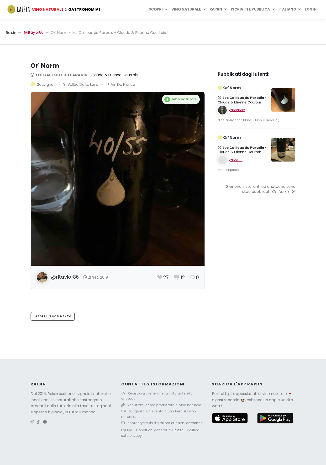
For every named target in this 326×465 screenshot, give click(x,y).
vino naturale (274, 393)
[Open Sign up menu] (273, 9)
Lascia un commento (53, 316)
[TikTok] (38, 422)
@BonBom (237, 110)
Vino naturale (186, 9)
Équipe (127, 430)
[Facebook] (45, 422)
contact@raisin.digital (145, 423)
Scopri (156, 9)
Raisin (11, 32)
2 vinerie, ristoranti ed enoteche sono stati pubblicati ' (260, 189)
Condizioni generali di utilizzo (160, 430)
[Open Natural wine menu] (204, 9)
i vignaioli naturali (91, 393)
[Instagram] (32, 422)
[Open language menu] (299, 9)
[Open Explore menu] (166, 9)
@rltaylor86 (33, 32)
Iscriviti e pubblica (250, 9)
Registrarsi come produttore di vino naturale (164, 405)
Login (311, 9)
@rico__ (235, 160)
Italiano (287, 9)
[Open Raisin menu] (225, 9)
